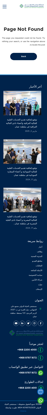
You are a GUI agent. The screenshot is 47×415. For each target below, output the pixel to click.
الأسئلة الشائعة (36, 270)
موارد (40, 284)
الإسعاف (39, 289)
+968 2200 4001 (27, 387)
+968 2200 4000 (27, 349)
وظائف (39, 251)
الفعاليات (39, 265)
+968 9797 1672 (28, 357)
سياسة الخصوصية (35, 275)
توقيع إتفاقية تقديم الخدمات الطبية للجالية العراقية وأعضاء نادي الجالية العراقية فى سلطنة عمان (21, 123)
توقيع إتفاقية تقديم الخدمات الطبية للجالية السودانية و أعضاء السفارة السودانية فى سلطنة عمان (22, 171)
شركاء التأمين (37, 280)
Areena (23, 411)
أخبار (40, 247)
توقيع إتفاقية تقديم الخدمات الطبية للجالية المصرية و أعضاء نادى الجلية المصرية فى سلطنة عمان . (21, 220)
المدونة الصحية (36, 256)
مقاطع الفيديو (37, 261)
